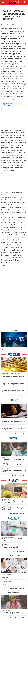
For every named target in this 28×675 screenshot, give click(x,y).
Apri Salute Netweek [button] (18, 551)
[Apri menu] (2, 2)
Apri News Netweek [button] (18, 434)
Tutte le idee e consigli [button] (17, 618)
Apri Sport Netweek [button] (18, 476)
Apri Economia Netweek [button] (16, 588)
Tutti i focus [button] (20, 396)
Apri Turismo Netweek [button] (17, 513)
